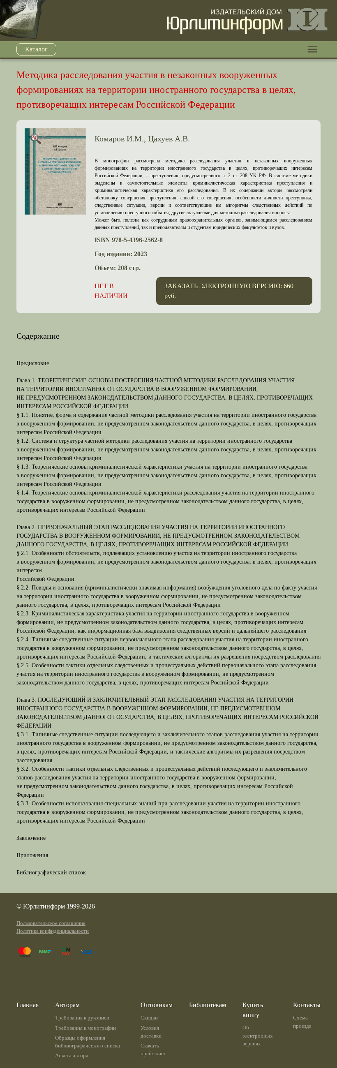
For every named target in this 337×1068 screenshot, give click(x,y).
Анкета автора (71, 1056)
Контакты (307, 1004)
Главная (27, 1004)
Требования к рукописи (82, 1018)
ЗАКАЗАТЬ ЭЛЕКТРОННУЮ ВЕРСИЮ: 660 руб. (228, 290)
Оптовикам (157, 1004)
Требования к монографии (85, 1028)
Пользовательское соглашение (50, 923)
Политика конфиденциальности (52, 931)
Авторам (67, 1004)
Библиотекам (207, 1004)
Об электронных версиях (257, 1035)
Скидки (149, 1018)
